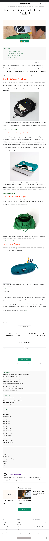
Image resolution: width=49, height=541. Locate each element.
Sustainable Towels (6, 421)
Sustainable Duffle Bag (7, 428)
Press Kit (4, 524)
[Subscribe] (45, 523)
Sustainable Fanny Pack (7, 433)
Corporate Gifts (5, 522)
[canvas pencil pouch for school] (24, 280)
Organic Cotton (6, 414)
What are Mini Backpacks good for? (9, 404)
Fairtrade (10, 303)
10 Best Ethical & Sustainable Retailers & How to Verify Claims (14, 378)
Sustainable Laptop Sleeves (8, 442)
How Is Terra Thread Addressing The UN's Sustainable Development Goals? (16, 374)
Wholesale (19, 527)
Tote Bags (5, 454)
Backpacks (5, 451)
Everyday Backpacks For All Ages (14, 51)
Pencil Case (5, 461)
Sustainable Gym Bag (7, 426)
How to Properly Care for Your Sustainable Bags (11, 381)
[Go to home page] (24, 3)
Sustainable (11, 6)
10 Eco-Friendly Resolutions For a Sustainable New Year (13, 383)
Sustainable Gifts (6, 419)
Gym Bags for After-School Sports (14, 55)
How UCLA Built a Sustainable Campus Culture (11, 376)
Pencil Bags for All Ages (12, 57)
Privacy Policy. (9, 534)
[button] (40, 3)
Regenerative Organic (7, 416)
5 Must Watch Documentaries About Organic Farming (12, 400)
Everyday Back (8, 79)
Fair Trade (5, 412)
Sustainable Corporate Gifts (8, 440)
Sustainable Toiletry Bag (7, 437)
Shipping (18, 522)
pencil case (19, 284)
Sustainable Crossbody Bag (8, 444)
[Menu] (3, 3)
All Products (5, 466)
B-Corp (4, 411)
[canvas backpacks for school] (24, 106)
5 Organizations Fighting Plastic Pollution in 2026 (12, 397)
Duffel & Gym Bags (6, 452)
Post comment (24, 359)
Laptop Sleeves (6, 456)
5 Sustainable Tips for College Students (10, 390)
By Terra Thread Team (14, 474)
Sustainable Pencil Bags (7, 435)
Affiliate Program (6, 526)
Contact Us (19, 524)
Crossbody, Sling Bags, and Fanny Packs (10, 459)
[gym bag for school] (24, 220)
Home (6, 6)
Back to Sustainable (25, 326)
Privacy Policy (5, 527)
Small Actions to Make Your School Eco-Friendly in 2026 (13, 388)
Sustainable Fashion (7, 423)
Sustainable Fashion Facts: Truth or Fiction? (11, 386)
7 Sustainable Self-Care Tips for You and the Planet (12, 379)
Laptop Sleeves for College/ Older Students (16, 53)
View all (24, 509)
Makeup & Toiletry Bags (7, 458)
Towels (4, 463)
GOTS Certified (16, 303)
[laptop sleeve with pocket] (24, 166)
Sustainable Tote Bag (7, 430)
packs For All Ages (20, 79)
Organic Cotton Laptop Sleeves (9, 402)
